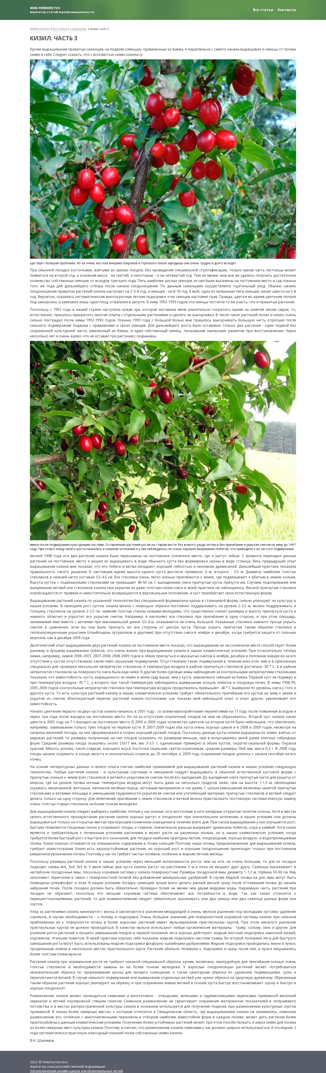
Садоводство (78, 29)
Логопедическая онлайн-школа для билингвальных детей (76, 1071)
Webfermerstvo (40, 29)
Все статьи (263, 9)
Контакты (287, 9)
